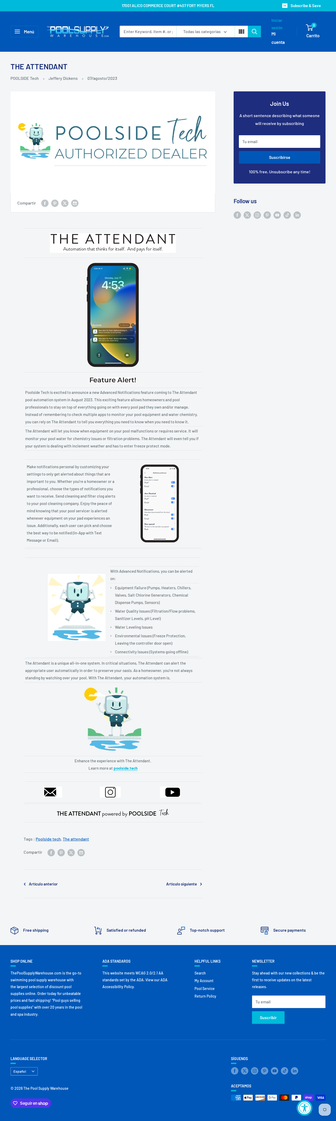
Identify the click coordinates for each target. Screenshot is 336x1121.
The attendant (76, 838)
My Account (204, 980)
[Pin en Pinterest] (55, 203)
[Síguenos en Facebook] (237, 215)
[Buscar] (254, 31)
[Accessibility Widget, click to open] (304, 1108)
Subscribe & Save (306, 5)
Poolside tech (48, 838)
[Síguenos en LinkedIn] (297, 215)
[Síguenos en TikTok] (287, 215)
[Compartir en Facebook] (45, 203)
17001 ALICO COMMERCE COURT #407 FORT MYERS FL (168, 5)
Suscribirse (279, 157)
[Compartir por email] (74, 203)
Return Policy (205, 996)
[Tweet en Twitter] (65, 203)
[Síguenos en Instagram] (257, 215)
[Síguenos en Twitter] (247, 215)
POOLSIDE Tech (24, 78)
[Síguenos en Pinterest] (267, 215)
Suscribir (268, 1017)
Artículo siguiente (181, 884)
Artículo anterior (43, 884)
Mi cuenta (278, 38)
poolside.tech (126, 768)
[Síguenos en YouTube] (277, 215)
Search (200, 973)
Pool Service (205, 988)
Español (19, 1071)
